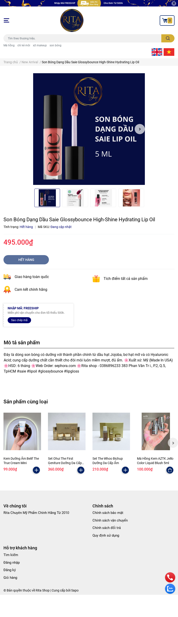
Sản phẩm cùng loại (25, 402)
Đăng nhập (11, 562)
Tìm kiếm (10, 555)
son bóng (55, 45)
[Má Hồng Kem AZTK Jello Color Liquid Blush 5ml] (156, 431)
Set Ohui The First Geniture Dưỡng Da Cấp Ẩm (65, 463)
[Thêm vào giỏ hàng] (36, 470)
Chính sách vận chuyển (110, 520)
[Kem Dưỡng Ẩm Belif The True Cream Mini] (22, 431)
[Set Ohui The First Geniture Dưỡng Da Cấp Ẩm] (67, 431)
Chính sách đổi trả (106, 528)
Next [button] (140, 129)
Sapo (75, 590)
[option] (89, 129)
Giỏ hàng (10, 578)
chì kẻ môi (23, 45)
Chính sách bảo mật (107, 513)
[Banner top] (89, 3)
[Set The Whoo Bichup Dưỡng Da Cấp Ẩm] (111, 431)
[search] (168, 38)
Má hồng (9, 45)
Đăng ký (9, 570)
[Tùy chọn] (169, 470)
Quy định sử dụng (105, 535)
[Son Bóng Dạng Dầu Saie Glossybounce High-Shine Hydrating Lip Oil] (89, 129)
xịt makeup (40, 45)
